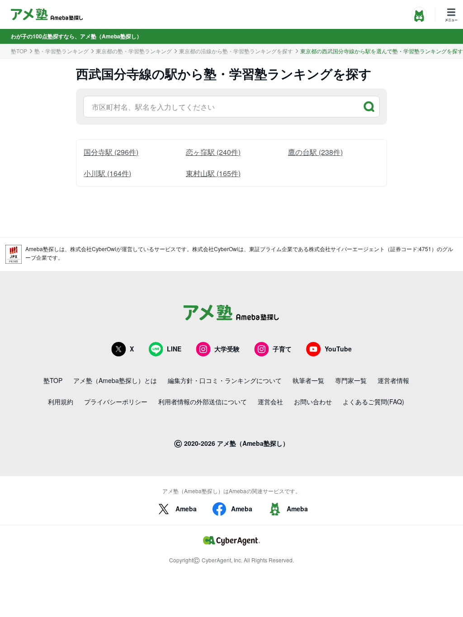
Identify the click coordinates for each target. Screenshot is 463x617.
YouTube (338, 348)
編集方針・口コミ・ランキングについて (225, 380)
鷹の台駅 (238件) (315, 152)
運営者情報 (393, 380)
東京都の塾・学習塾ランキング (134, 51)
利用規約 (60, 401)
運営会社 (270, 401)
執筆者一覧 (308, 380)
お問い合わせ (313, 401)
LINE (174, 348)
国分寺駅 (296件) (111, 152)
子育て (282, 348)
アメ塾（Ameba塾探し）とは (115, 380)
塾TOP (19, 51)
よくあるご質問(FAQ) (373, 401)
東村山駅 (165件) (213, 173)
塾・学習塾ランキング (61, 51)
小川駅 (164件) (107, 173)
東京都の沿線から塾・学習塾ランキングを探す (236, 51)
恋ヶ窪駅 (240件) (213, 152)
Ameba (186, 508)
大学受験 (227, 348)
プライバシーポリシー (115, 401)
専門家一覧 (351, 380)
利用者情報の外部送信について (202, 401)
